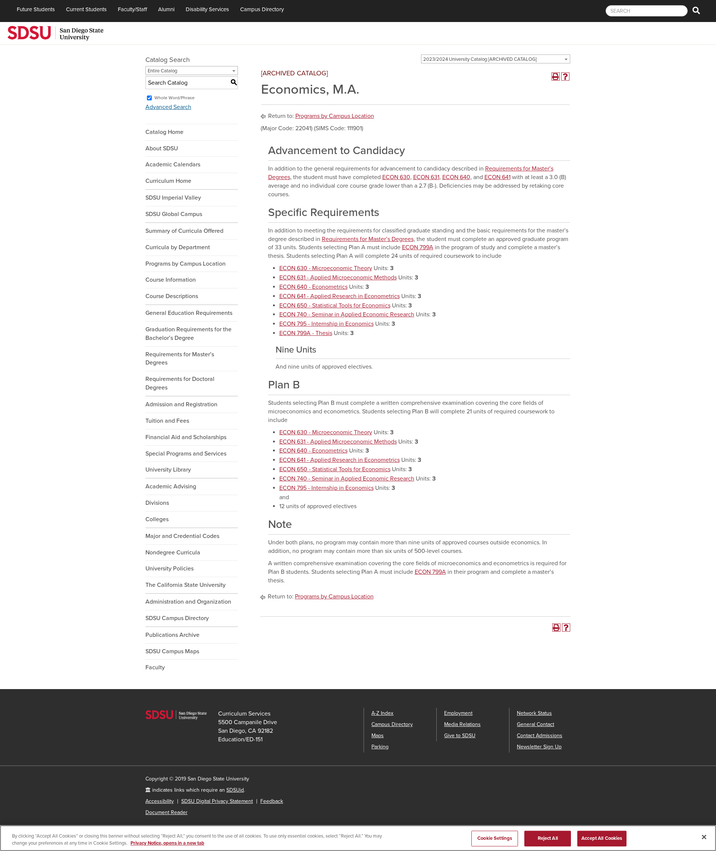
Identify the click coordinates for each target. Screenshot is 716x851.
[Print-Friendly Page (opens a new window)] (556, 76)
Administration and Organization (188, 602)
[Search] (696, 11)
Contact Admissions (539, 735)
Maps (377, 735)
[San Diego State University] (55, 32)
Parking (380, 747)
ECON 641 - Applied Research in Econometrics (339, 296)
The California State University (185, 585)
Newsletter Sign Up (539, 747)
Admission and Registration (181, 404)
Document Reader (166, 812)
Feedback (271, 801)
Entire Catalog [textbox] (162, 71)
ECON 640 (456, 177)
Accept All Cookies (601, 838)
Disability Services (207, 9)
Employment (458, 713)
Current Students (86, 9)
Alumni (166, 9)
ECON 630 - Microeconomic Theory (325, 268)
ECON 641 (497, 177)
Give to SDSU (459, 735)
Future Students (36, 9)
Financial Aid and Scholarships (185, 437)
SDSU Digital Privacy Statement (217, 801)
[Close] (704, 837)
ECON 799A (417, 247)
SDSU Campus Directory (177, 618)
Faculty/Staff (132, 9)
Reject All (548, 838)
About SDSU (161, 148)
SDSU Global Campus (173, 214)
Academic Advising (170, 486)
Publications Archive (172, 635)
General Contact (535, 724)
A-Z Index (382, 713)
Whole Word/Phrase (174, 97)
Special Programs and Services (185, 453)
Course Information (170, 280)
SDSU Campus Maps (172, 651)
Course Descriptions (171, 296)
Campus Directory (262, 9)
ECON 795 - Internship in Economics (326, 324)
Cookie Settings (494, 838)
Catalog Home (164, 132)
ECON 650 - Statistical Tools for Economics (334, 305)
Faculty (155, 667)
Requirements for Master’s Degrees (179, 359)
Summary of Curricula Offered (184, 231)
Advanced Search (168, 107)
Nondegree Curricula (172, 552)
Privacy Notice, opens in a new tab (167, 843)
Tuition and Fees (167, 421)
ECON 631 (426, 177)
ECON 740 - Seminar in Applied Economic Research (346, 314)
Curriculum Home (168, 181)
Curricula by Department (177, 247)
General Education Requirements (188, 313)
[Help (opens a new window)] (565, 76)
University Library (168, 469)
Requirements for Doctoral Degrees (179, 383)
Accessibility (159, 801)
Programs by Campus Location (185, 263)
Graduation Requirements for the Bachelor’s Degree (188, 334)
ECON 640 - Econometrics (313, 287)
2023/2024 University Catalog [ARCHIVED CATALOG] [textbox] (480, 59)
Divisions (157, 503)
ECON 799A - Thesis (305, 333)
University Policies (169, 568)
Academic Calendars (172, 164)
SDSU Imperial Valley (173, 197)
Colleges (157, 519)
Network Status (534, 713)
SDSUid (235, 790)
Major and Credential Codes (182, 536)
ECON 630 (396, 177)
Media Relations (462, 724)
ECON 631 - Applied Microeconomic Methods (338, 277)
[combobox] (495, 58)
